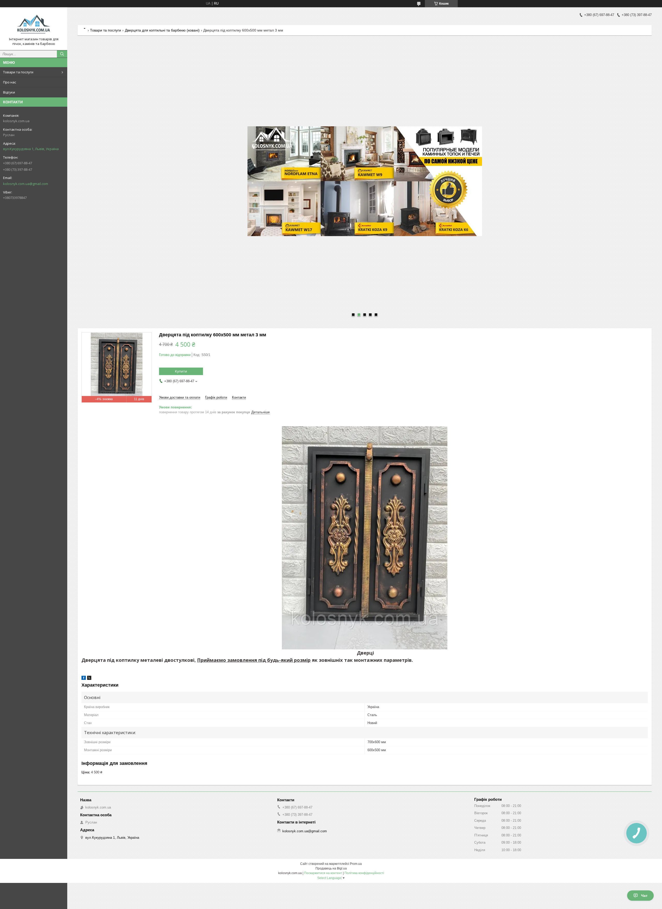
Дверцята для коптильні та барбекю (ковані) (162, 30)
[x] (89, 679)
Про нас (9, 82)
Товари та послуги (18, 72)
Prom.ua (356, 864)
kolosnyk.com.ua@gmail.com (25, 183)
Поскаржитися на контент (323, 873)
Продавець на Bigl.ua (331, 868)
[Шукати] (62, 54)
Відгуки (9, 92)
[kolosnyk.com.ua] (33, 24)
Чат (644, 896)
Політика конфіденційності (364, 873)
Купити (181, 371)
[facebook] (83, 679)
